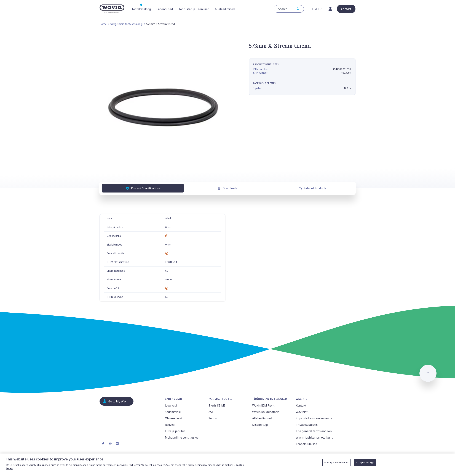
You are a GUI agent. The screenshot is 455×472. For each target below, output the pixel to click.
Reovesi (170, 425)
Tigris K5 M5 (217, 405)
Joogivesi (171, 405)
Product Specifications (145, 188)
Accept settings (365, 462)
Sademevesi (173, 412)
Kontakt (301, 405)
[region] (227, 462)
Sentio (212, 418)
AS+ (211, 412)
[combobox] (289, 9)
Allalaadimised (262, 418)
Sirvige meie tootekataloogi (126, 24)
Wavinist (301, 412)
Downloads (230, 188)
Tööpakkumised (306, 444)
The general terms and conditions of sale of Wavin (315, 431)
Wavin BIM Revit (263, 405)
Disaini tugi (260, 425)
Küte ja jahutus (175, 431)
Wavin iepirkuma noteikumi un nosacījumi (315, 437)
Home (103, 24)
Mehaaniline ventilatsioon (182, 437)
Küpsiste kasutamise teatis (314, 418)
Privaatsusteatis (307, 425)
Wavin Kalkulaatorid (265, 412)
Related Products (315, 188)
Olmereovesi (173, 418)
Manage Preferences (336, 462)
